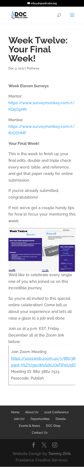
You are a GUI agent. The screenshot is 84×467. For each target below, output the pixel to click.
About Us (31, 412)
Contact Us (40, 432)
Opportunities (40, 419)
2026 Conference (56, 412)
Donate (61, 419)
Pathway (33, 68)
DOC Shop (53, 425)
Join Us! (19, 419)
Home (15, 412)
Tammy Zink (59, 453)
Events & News (29, 425)
